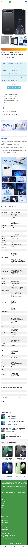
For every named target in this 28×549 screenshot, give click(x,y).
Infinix (2, 512)
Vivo (2, 507)
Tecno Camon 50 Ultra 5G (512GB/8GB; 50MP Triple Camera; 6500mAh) (15, 435)
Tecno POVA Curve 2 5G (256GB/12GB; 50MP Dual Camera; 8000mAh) (15, 429)
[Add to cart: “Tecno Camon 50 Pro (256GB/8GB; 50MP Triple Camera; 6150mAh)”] (21, 455)
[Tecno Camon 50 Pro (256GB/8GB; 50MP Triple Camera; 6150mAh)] (20, 451)
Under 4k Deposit (4, 520)
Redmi (2, 505)
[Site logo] (14, 1)
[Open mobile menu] (1, 2)
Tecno (6, 6)
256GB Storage (4, 529)
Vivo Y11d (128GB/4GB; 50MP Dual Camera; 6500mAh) (14, 415)
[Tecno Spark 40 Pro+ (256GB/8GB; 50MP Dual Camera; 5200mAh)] (20, 468)
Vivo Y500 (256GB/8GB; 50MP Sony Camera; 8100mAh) (15, 422)
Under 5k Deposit (4, 518)
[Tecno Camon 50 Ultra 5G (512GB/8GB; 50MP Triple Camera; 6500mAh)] (3, 436)
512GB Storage (4, 527)
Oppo (2, 509)
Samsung (3, 501)
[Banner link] (14, 125)
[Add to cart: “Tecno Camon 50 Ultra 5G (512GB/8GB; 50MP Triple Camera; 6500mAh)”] (7, 455)
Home (2, 6)
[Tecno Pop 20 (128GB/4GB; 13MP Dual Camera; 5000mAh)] (7, 468)
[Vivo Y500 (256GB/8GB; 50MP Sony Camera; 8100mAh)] (3, 423)
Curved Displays (4, 522)
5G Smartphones (4, 524)
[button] (2, 21)
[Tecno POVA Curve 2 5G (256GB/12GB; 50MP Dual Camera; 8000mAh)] (3, 430)
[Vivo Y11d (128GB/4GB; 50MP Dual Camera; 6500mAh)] (3, 416)
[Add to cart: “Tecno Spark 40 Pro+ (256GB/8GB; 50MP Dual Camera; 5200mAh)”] (21, 472)
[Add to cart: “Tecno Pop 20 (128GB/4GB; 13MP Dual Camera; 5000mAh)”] (7, 472)
